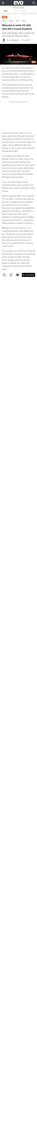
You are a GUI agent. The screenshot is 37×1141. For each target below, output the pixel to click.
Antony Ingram (13, 40)
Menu (3, 3)
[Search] (33, 2)
